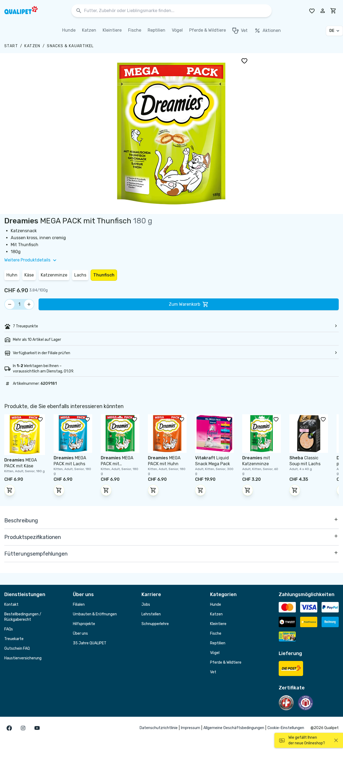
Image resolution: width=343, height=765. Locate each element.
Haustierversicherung (23, 658)
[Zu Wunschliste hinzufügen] (244, 60)
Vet (213, 672)
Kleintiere (218, 624)
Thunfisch (103, 275)
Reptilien (217, 643)
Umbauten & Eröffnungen (95, 614)
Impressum (190, 728)
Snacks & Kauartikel (70, 46)
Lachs (80, 275)
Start (11, 46)
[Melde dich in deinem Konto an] (322, 10)
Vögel (214, 653)
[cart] (333, 10)
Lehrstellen (151, 614)
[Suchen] (79, 11)
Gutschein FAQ (17, 648)
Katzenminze (54, 275)
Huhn (11, 275)
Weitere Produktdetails (27, 260)
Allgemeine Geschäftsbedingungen (233, 728)
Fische (215, 633)
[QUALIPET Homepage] (25, 10)
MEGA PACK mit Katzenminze (117, 463)
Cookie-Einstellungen (285, 728)
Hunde (215, 604)
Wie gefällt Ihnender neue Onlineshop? (306, 740)
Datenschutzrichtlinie (159, 728)
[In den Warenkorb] (10, 490)
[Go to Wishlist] (312, 10)
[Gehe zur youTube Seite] (37, 728)
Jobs (145, 604)
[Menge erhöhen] (29, 304)
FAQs (8, 629)
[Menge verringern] (9, 304)
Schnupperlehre (155, 624)
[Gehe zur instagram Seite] (23, 728)
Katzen (32, 46)
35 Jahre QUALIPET (89, 643)
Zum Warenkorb (184, 304)
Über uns (80, 633)
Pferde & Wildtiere (225, 662)
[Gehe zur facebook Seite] (9, 728)
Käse (29, 275)
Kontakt (11, 604)
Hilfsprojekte (84, 624)
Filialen (79, 604)
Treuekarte (14, 639)
